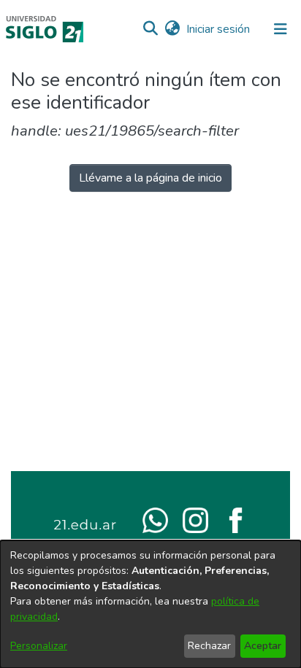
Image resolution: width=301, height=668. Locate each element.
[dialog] (150, 604)
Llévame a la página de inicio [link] (150, 178)
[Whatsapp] (155, 519)
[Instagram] (195, 519)
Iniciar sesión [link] (218, 29)
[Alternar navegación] (280, 29)
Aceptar (262, 646)
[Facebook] (236, 519)
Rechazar (209, 646)
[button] (150, 29)
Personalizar (38, 646)
